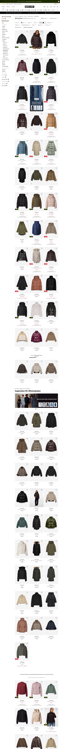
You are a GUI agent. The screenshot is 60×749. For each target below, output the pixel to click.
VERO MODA (36, 16)
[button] (44, 18)
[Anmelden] (47, 6)
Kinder (13, 6)
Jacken (25, 16)
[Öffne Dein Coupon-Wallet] (44, 6)
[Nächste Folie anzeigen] (57, 391)
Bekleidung (21, 16)
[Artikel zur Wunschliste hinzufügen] (27, 31)
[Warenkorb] (57, 6)
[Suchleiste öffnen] (57, 10)
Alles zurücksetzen (28, 27)
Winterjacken (30, 16)
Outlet (5, 3)
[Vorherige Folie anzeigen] (51, 391)
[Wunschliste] (54, 6)
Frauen (3, 6)
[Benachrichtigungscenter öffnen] (51, 7)
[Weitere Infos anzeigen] (22, 55)
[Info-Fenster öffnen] (58, 1)
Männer (8, 6)
